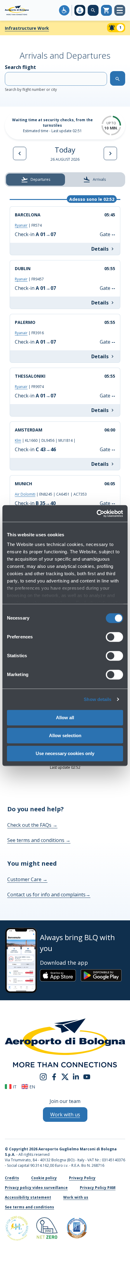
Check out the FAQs (32, 825)
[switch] (114, 637)
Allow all (65, 717)
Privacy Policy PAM (97, 1187)
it (14, 1087)
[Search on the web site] (93, 10)
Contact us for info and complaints (48, 894)
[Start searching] (117, 78)
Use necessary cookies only (65, 753)
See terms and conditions (38, 840)
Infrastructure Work (27, 28)
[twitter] (65, 1076)
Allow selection (65, 735)
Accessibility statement (28, 1197)
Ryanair (21, 225)
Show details (97, 699)
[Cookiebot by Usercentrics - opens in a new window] (96, 513)
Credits (12, 1177)
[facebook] (54, 1076)
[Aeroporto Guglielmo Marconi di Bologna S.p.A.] (17, 10)
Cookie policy (44, 1177)
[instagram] (43, 1076)
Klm (18, 440)
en (31, 1087)
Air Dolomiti (25, 494)
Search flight (31, 78)
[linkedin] (76, 1076)
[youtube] (86, 1076)
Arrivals (99, 179)
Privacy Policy (82, 1177)
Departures (40, 179)
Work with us (75, 1197)
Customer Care (27, 879)
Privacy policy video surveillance (36, 1187)
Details (100, 249)
